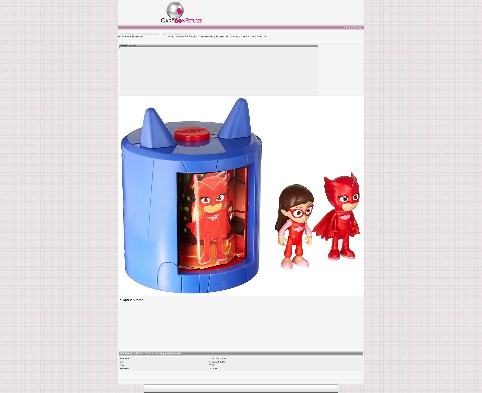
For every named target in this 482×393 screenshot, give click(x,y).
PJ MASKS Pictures (130, 36)
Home (121, 34)
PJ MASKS (130, 34)
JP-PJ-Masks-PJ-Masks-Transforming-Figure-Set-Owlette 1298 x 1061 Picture (216, 36)
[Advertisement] (141, 11)
